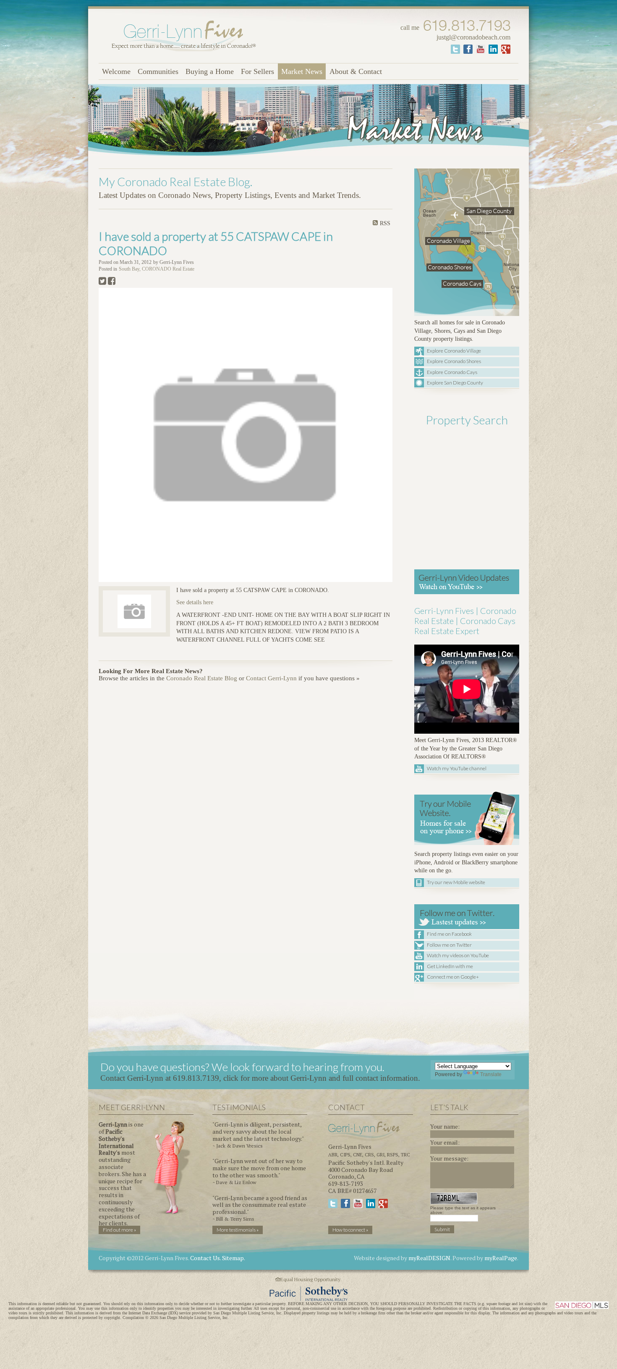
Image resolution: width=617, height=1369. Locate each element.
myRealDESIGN (429, 1258)
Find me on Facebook (449, 934)
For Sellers (257, 71)
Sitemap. (233, 1258)
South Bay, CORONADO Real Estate (156, 269)
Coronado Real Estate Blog (201, 678)
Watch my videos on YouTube (458, 955)
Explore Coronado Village (454, 351)
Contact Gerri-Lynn (271, 678)
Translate (491, 1074)
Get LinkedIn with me (450, 966)
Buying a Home (210, 71)
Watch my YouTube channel (456, 768)
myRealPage (500, 1258)
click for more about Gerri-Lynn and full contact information (320, 1078)
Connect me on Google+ (453, 977)
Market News (301, 71)
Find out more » (119, 1230)
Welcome (116, 71)
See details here (194, 602)
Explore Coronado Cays (452, 372)
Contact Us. (205, 1258)
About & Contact (355, 71)
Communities (158, 71)
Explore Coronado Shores (454, 361)
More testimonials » (238, 1230)
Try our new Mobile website (456, 882)
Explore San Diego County (455, 382)
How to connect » (350, 1230)
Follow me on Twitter (449, 945)
